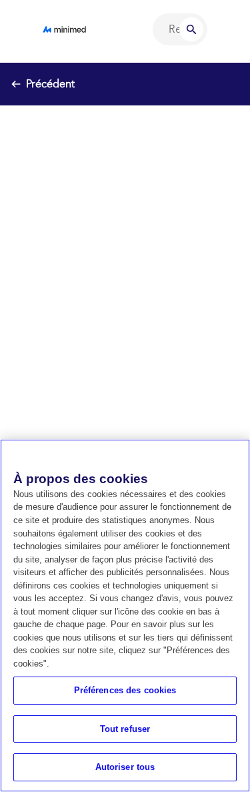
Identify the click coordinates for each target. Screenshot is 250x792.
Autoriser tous (125, 767)
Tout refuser (125, 729)
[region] (125, 615)
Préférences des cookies (125, 690)
